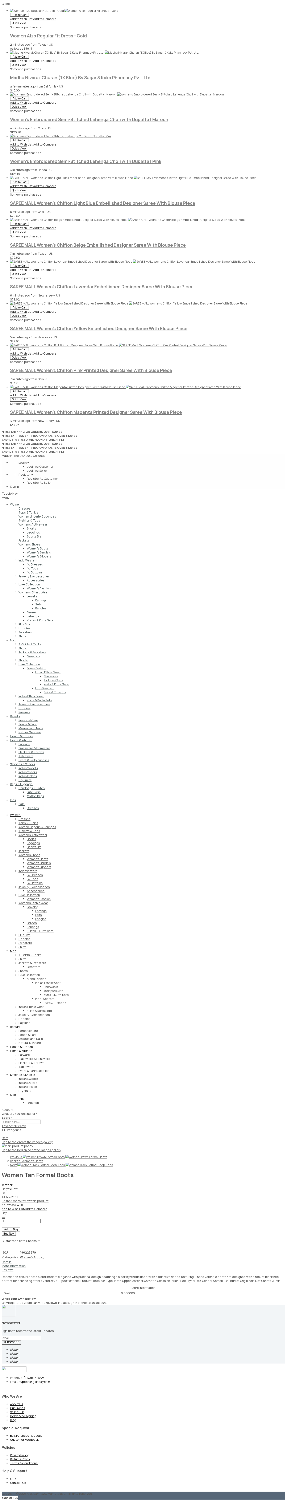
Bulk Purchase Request (26, 1436)
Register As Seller (39, 483)
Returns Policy (20, 1459)
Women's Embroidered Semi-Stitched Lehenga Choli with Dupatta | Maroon (89, 119)
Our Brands (17, 1408)
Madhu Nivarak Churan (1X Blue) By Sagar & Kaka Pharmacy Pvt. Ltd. (81, 78)
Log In (24, 463)
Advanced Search (14, 1126)
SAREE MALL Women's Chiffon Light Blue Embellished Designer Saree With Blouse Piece (102, 203)
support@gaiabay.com (34, 1382)
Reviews (7, 1270)
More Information (14, 1266)
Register (26, 475)
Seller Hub (17, 1412)
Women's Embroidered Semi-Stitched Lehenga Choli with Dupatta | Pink (85, 161)
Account (7, 1110)
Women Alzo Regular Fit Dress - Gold (48, 36)
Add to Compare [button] (44, 19)
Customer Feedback (24, 1440)
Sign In (14, 487)
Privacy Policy (19, 1455)
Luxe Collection (36, 456)
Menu (5, 497)
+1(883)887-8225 (32, 1378)
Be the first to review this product (25, 1201)
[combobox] (21, 1122)
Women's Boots (32, 1257)
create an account (94, 1303)
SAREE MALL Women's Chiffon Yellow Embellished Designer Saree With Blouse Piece (98, 328)
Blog (13, 1420)
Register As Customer (42, 479)
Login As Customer (40, 467)
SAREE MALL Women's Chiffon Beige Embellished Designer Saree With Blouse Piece (98, 245)
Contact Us (18, 1483)
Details (7, 1262)
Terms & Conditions (24, 1463)
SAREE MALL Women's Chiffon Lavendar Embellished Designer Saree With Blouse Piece (102, 287)
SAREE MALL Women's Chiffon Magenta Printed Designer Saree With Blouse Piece (96, 412)
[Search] (3, 1135)
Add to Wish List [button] (21, 19)
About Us (16, 1404)
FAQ (13, 1479)
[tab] (143, 1110)
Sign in (72, 1303)
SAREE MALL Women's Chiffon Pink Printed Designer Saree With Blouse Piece (91, 370)
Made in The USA (13, 456)
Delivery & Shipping (23, 1416)
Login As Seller (37, 471)
